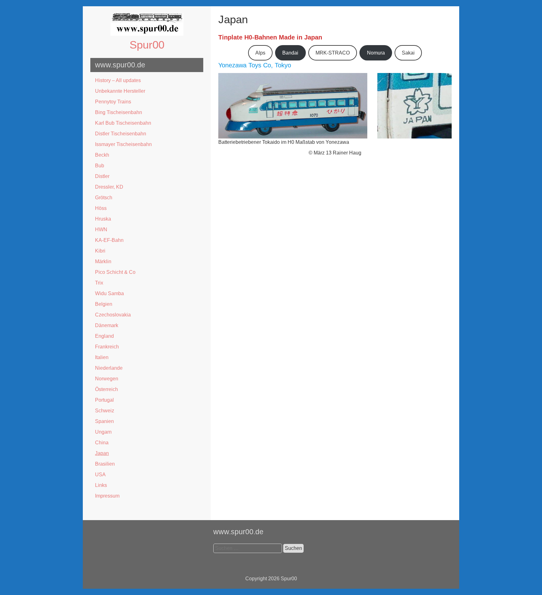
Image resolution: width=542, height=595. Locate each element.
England (104, 336)
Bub (99, 165)
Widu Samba (109, 293)
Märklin (103, 261)
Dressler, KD (109, 187)
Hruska (103, 219)
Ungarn (103, 432)
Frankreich (107, 346)
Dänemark (106, 325)
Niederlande (109, 368)
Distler (102, 176)
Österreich (106, 389)
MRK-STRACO (333, 52)
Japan (102, 453)
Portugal (104, 400)
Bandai (290, 52)
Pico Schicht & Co (115, 272)
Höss (101, 208)
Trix (99, 282)
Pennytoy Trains (113, 101)
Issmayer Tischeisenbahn (123, 144)
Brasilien (105, 464)
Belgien (103, 304)
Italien (102, 357)
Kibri (100, 250)
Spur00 (147, 45)
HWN (101, 229)
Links (101, 485)
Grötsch (103, 197)
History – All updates (118, 80)
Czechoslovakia (113, 314)
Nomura (376, 52)
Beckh (102, 155)
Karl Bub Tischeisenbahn (123, 123)
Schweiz (104, 410)
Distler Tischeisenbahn (120, 133)
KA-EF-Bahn (109, 240)
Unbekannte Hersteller (120, 91)
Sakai (408, 52)
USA (100, 474)
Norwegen (106, 378)
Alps (260, 52)
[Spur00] (146, 34)
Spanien (104, 421)
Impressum (107, 495)
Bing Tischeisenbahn (118, 112)
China (102, 442)
